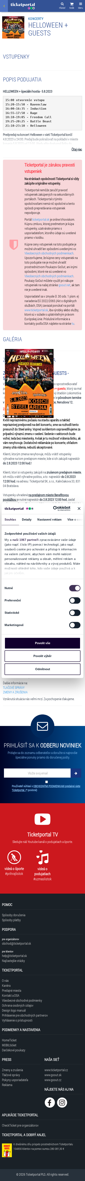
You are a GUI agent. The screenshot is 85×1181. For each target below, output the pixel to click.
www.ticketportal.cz (56, 1070)
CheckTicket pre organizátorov (20, 1125)
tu (73, 323)
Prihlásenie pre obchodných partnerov (25, 1015)
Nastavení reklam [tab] (49, 519)
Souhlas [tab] (10, 519)
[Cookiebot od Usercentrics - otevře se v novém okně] (53, 508)
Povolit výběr (42, 656)
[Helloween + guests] (29, 383)
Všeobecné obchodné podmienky (22, 1000)
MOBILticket (9, 1045)
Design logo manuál (14, 1010)
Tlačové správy (11, 1075)
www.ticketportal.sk (36, 310)
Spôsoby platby (11, 920)
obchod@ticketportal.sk (16, 943)
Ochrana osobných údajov (17, 1005)
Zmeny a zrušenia (12, 1070)
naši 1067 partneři (25, 539)
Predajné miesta (11, 990)
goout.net (64, 285)
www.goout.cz (52, 1080)
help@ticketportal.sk (14, 956)
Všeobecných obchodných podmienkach (49, 253)
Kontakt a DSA (10, 995)
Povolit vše (42, 643)
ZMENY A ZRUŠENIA (15, 692)
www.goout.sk (52, 1075)
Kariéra (6, 985)
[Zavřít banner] (79, 508)
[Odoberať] (76, 773)
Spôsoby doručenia (13, 915)
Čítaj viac (77, 149)
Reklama (7, 1085)
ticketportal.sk (40, 219)
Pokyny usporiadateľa (15, 1080)
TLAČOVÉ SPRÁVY (14, 687)
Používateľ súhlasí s (46, 788)
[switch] (74, 600)
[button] (71, 6)
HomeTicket (9, 1040)
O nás (5, 980)
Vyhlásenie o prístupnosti (17, 1020)
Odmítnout (42, 669)
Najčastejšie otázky (13, 961)
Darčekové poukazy (13, 1050)
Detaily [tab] (27, 519)
